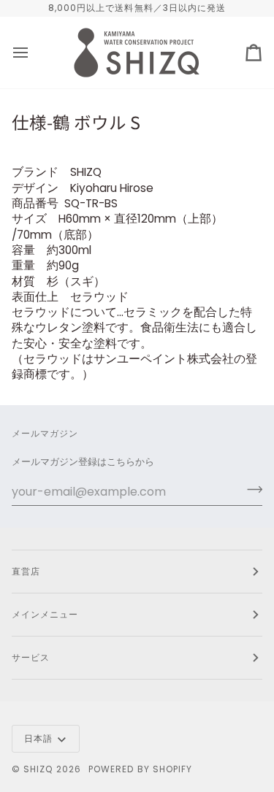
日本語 (38, 738)
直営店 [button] (26, 571)
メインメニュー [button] (45, 614)
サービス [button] (31, 657)
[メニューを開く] (34, 52)
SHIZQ (38, 769)
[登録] (250, 489)
